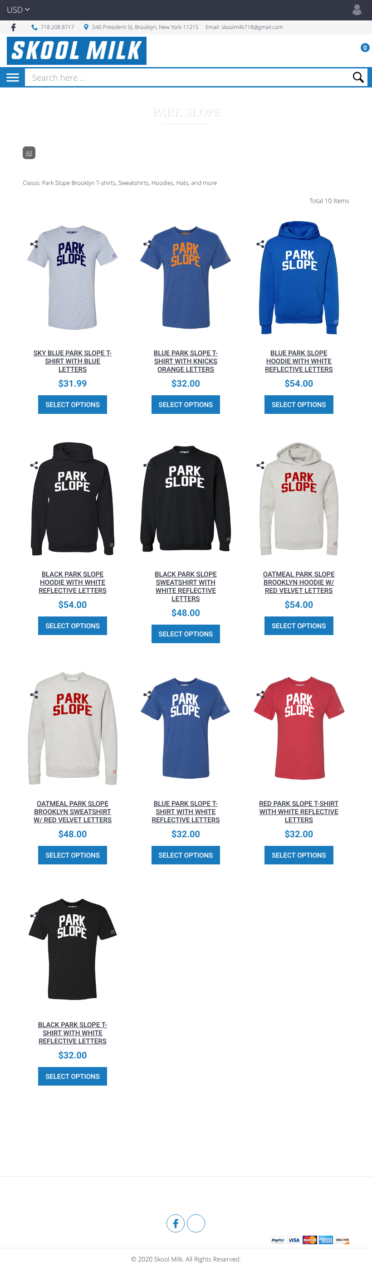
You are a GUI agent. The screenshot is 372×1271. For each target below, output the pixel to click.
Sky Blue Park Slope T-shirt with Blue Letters (73, 361)
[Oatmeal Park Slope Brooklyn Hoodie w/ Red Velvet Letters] (299, 498)
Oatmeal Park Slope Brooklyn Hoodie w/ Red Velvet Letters (299, 582)
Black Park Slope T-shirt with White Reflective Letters (73, 1033)
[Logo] (77, 51)
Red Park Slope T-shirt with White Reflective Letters (298, 812)
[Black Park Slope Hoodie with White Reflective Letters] (72, 498)
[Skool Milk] (45, 1197)
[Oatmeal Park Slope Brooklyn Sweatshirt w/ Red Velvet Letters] (72, 728)
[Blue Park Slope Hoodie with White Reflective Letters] (299, 277)
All (29, 153)
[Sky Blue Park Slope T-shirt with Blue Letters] (72, 277)
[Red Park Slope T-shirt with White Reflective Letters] (299, 728)
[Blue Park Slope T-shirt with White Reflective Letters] (185, 728)
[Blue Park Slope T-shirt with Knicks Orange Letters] (185, 277)
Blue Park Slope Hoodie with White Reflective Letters (299, 361)
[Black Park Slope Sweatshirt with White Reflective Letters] (185, 498)
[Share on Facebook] (35, 258)
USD (15, 10)
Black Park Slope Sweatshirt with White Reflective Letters (186, 586)
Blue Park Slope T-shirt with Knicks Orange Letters (186, 361)
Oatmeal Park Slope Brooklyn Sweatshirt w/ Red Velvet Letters (73, 812)
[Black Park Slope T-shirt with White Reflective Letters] (72, 949)
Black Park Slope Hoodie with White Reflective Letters (73, 582)
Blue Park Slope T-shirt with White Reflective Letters (186, 812)
